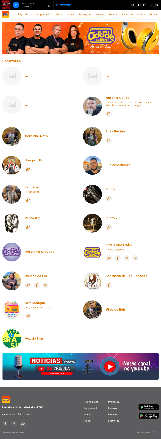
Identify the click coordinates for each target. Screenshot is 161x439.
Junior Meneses (118, 165)
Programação (43, 14)
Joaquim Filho (36, 160)
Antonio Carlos (117, 98)
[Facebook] (139, 5)
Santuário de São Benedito (126, 276)
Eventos (99, 14)
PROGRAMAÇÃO (119, 245)
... (26, 75)
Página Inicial (25, 14)
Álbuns (58, 14)
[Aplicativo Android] (157, 5)
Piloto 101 (32, 218)
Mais (153, 14)
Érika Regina (115, 131)
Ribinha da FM (36, 276)
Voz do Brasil (35, 338)
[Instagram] (133, 5)
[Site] (144, 5)
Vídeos (70, 14)
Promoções (85, 14)
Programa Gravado (40, 252)
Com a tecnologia (143, 432)
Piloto (110, 189)
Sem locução (35, 303)
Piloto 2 (112, 218)
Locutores (127, 14)
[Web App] (152, 5)
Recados (113, 14)
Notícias (141, 14)
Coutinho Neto (36, 136)
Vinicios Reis (116, 309)
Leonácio (32, 187)
